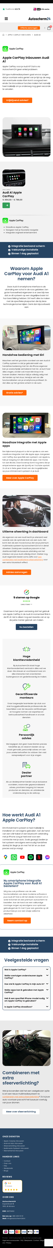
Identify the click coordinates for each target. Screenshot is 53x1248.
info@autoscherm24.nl (16, 1218)
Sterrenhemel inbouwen (13, 1151)
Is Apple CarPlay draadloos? (18, 1007)
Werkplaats (8, 1168)
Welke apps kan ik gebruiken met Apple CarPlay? (24, 991)
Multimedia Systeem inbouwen (16, 1148)
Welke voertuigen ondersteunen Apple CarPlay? (23, 976)
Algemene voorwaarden (10, 1240)
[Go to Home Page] (3, 35)
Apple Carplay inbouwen (14, 1141)
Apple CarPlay (6, 189)
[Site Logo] (39, 18)
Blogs (6, 1171)
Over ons (7, 1163)
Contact (7, 1161)
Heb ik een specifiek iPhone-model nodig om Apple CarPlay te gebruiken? (24, 999)
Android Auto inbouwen (13, 1143)
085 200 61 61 (17, 1216)
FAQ (5, 1166)
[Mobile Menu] (6, 18)
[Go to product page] (13, 177)
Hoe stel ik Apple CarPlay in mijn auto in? (24, 984)
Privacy (8, 1243)
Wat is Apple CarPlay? (15, 969)
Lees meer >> (26, 604)
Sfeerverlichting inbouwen (14, 1146)
